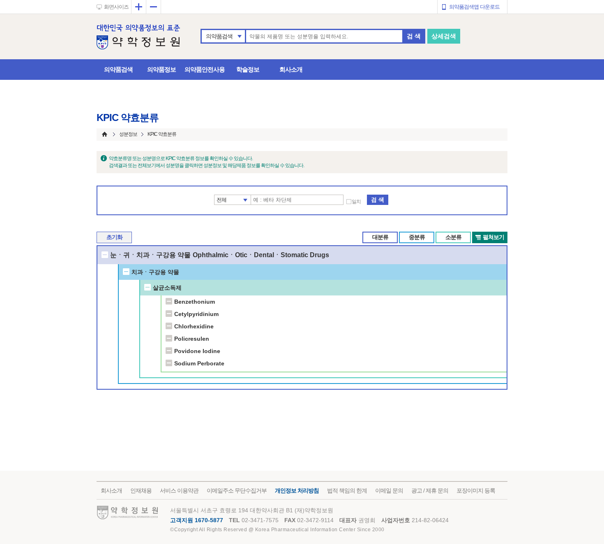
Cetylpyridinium (196, 314)
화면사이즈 (116, 7)
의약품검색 (219, 36)
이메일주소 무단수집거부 (237, 490)
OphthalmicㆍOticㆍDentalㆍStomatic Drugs (261, 254)
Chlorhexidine (194, 326)
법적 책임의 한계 (347, 490)
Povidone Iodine (197, 351)
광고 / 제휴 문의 (429, 490)
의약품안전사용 (204, 69)
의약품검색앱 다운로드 (474, 7)
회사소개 (290, 69)
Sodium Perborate (199, 363)
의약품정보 (161, 69)
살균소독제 (167, 287)
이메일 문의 (389, 490)
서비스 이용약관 (179, 490)
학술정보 (247, 69)
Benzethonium (194, 301)
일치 (356, 201)
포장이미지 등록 (475, 490)
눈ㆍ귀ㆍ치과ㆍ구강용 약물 (150, 254)
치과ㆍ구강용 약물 (155, 272)
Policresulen (191, 338)
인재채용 (141, 490)
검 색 (414, 36)
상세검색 (443, 36)
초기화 (114, 237)
